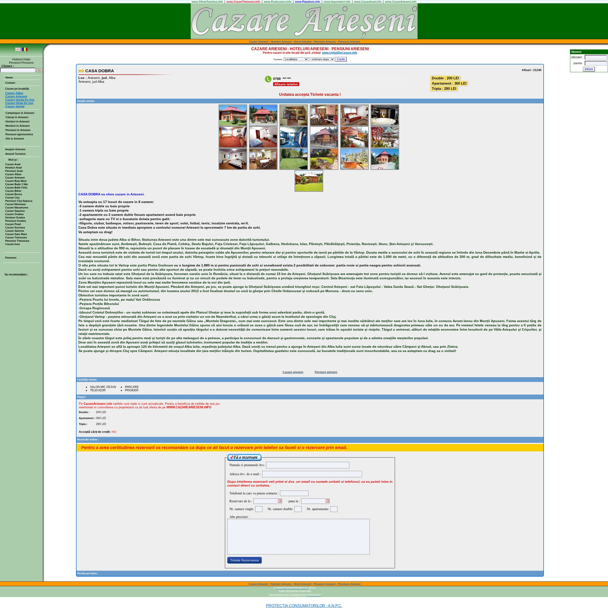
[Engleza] (18, 50)
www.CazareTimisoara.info (243, 1)
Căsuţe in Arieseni (16, 117)
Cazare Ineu (12, 244)
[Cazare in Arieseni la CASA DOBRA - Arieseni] (233, 125)
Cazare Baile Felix (16, 187)
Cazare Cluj (12, 197)
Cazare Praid (13, 224)
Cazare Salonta (14, 230)
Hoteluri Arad (13, 167)
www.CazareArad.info (367, 1)
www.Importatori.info (337, 1)
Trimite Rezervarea (244, 560)
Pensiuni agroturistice (19, 134)
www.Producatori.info (277, 1)
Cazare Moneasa (15, 204)
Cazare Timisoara (16, 237)
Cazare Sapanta (15, 210)
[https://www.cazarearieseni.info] (304, 38)
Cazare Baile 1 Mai (16, 184)
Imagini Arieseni (15, 149)
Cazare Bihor (13, 190)
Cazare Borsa (13, 194)
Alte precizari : (239, 516)
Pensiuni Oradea (15, 220)
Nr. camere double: (279, 509)
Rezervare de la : (240, 501)
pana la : (294, 501)
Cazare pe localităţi (17, 88)
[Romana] (25, 50)
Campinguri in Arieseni (19, 112)
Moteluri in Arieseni (17, 125)
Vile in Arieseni (14, 138)
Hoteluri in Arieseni (17, 121)
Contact (10, 82)
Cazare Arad (12, 164)
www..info (207, 1)
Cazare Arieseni (15, 177)
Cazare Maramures (16, 207)
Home (9, 77)
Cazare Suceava (15, 227)
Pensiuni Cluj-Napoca (18, 200)
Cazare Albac (13, 174)
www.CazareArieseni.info (401, 1)
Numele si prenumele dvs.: (247, 465)
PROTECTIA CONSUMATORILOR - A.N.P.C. (304, 606)
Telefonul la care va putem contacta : (254, 493)
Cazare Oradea (14, 214)
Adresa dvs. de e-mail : (245, 474)
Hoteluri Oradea (15, 217)
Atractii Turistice (15, 153)
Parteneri (10, 257)
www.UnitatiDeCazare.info (339, 52)
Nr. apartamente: (316, 509)
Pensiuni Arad (14, 170)
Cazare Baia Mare (16, 180)
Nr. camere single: (241, 509)
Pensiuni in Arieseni (17, 130)
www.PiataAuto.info (307, 1)
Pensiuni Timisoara (17, 240)
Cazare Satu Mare (16, 234)
